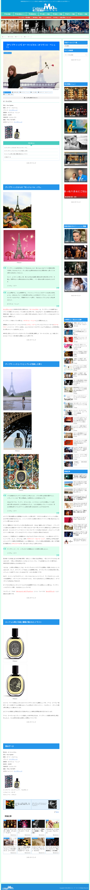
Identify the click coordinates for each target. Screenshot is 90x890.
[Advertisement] (31, 174)
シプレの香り (34, 92)
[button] (86, 55)
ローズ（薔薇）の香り (9, 94)
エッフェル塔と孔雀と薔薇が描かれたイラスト (17, 154)
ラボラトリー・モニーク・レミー (45, 92)
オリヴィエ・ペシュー (25, 92)
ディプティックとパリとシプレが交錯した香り (17, 150)
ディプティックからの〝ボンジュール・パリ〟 (17, 147)
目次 (29, 143)
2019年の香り (16, 92)
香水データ (8, 157)
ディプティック (8, 92)
